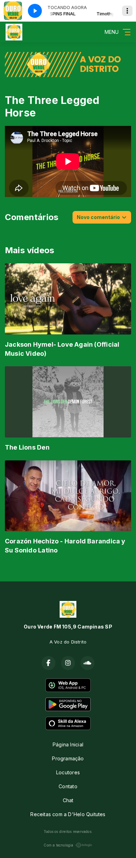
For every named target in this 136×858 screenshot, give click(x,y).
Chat (68, 800)
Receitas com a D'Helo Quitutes (67, 814)
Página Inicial (68, 744)
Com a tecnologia (58, 845)
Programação (68, 758)
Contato (68, 786)
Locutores (68, 772)
